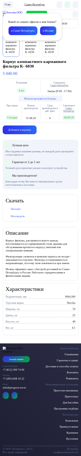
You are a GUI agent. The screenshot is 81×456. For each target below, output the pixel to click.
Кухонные (72, 438)
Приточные (71, 396)
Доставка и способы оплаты (61, 366)
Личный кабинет (16, 359)
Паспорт (16, 208)
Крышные (72, 432)
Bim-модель (18, 216)
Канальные (71, 420)
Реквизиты (72, 378)
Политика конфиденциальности (66, 450)
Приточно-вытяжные (66, 390)
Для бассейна (70, 402)
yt (6, 395)
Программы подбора (66, 408)
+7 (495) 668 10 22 (13, 378)
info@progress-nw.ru (14, 387)
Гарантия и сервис (67, 360)
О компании (71, 354)
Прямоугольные (69, 426)
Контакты (72, 372)
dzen (14, 395)
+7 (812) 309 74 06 (13, 369)
